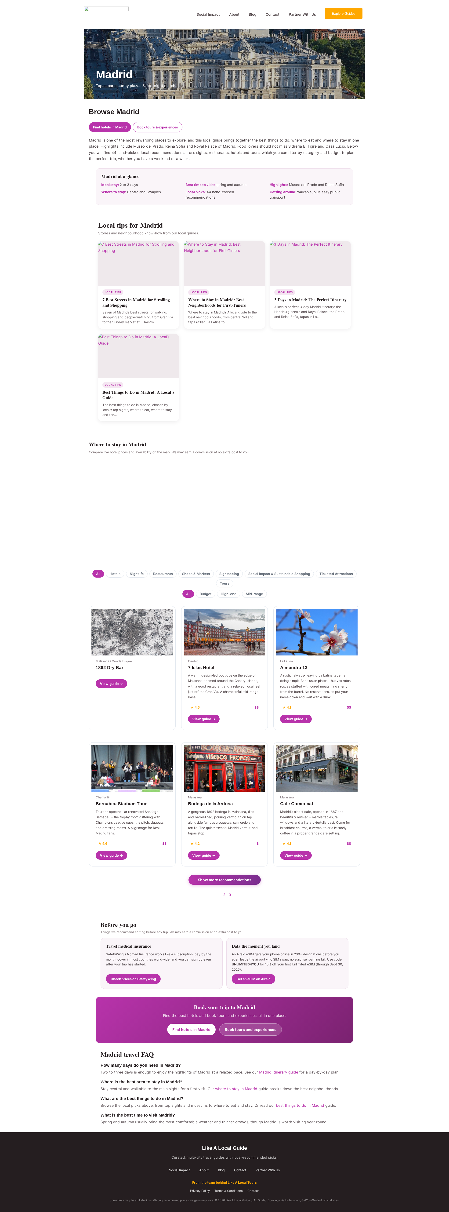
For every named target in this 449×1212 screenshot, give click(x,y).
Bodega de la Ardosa (210, 803)
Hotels (115, 574)
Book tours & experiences (157, 127)
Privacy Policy (200, 1191)
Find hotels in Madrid (110, 127)
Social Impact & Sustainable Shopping (279, 574)
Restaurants (163, 574)
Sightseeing (229, 574)
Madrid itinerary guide (278, 1072)
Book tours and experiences (250, 1029)
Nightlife (137, 574)
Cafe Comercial (296, 803)
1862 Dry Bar (109, 667)
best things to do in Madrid (300, 1105)
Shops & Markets (196, 574)
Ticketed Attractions (336, 574)
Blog (252, 14)
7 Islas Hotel (201, 667)
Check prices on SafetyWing (133, 979)
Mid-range (254, 594)
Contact (272, 14)
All (98, 574)
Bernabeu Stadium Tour (121, 803)
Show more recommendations (224, 879)
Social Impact (208, 14)
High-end (228, 594)
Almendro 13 (294, 667)
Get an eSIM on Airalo (253, 979)
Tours (224, 583)
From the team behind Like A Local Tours (224, 1182)
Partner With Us (302, 14)
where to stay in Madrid (236, 1088)
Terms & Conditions (228, 1191)
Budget (205, 594)
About (234, 14)
